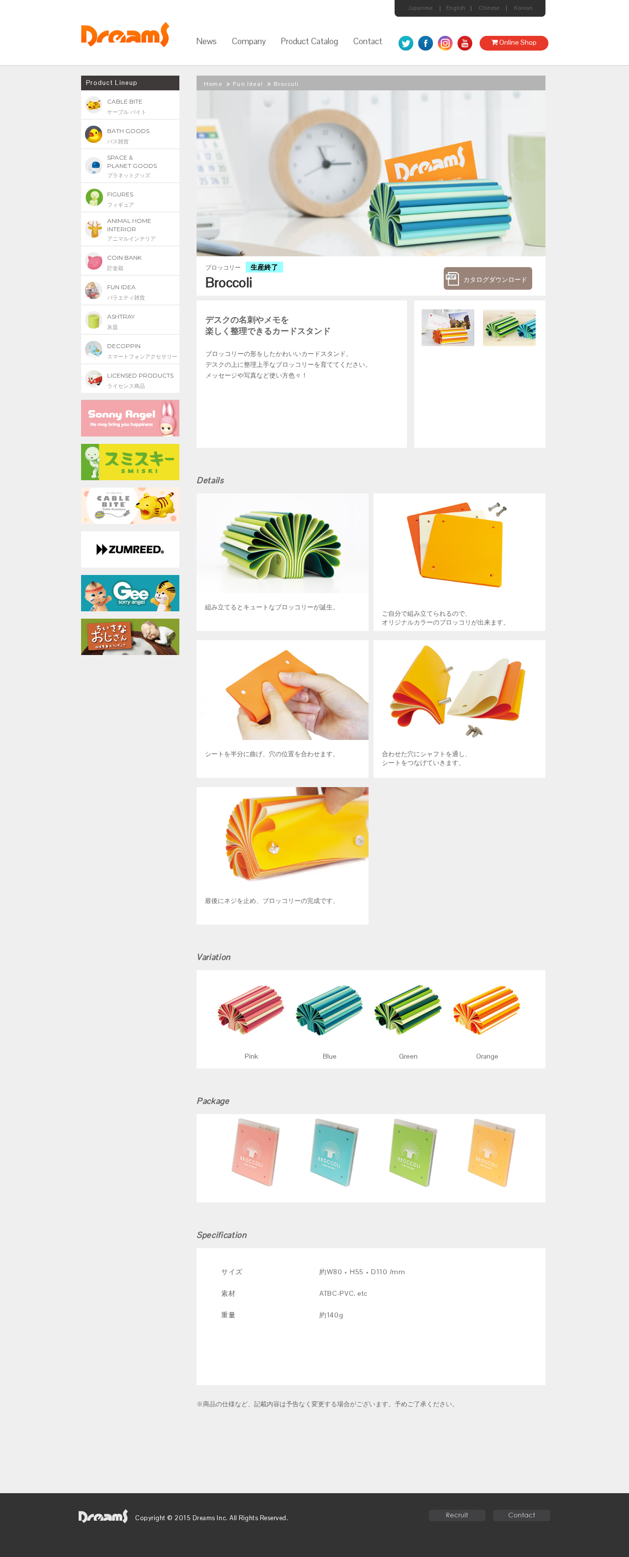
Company (249, 41)
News (206, 41)
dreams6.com (103, 1516)
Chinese (489, 8)
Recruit (457, 1515)
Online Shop (517, 42)
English (455, 8)
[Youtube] (464, 43)
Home (213, 84)
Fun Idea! (248, 84)
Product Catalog (309, 41)
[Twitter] (406, 43)
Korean (523, 8)
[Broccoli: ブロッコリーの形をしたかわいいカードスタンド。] (445, 323)
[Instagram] (445, 43)
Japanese (420, 8)
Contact (367, 41)
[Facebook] (425, 43)
